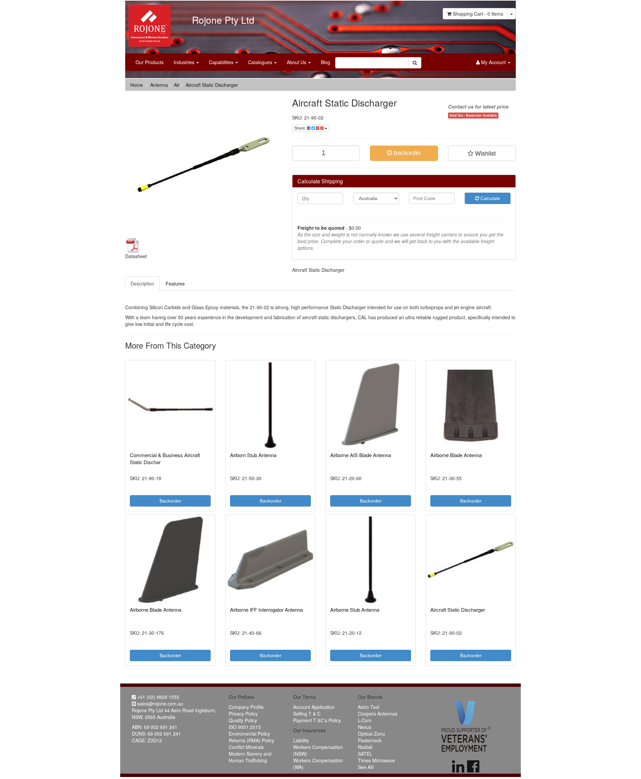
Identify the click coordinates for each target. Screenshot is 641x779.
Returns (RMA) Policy (251, 740)
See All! (366, 767)
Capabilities (222, 62)
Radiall (365, 747)
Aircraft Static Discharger (212, 84)
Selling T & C (306, 713)
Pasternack (370, 740)
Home (136, 84)
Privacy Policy (243, 713)
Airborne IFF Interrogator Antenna (266, 609)
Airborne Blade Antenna (456, 454)
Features (175, 283)
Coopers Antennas (377, 713)
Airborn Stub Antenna (253, 454)
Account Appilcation (314, 707)
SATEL (365, 753)
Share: (300, 128)
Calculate (489, 198)
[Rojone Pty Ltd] (148, 23)
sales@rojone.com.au (159, 703)
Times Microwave (376, 760)
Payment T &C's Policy (317, 720)
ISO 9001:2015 (245, 727)
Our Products (150, 62)
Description (142, 283)
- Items (478, 13)
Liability (301, 740)
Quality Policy (243, 720)
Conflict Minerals (246, 747)
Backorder (406, 153)
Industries (185, 62)
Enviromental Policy (249, 733)
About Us (297, 62)
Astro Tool (368, 707)
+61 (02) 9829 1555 (157, 697)
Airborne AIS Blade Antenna (360, 454)
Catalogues (260, 62)
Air (177, 84)
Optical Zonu (371, 733)
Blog (325, 62)
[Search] (414, 62)
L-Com (365, 720)
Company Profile (246, 707)
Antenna (159, 84)
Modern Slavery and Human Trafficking (250, 757)
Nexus (364, 727)
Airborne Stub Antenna (354, 609)
